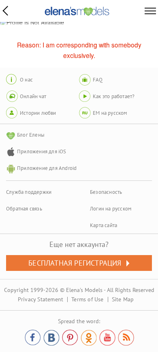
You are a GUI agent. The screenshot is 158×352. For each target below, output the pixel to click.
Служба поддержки (28, 192)
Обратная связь (24, 208)
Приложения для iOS (41, 151)
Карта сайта (103, 225)
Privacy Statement (40, 299)
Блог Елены (31, 134)
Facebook (33, 338)
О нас (26, 79)
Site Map (123, 299)
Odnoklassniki (89, 338)
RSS (126, 338)
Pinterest (70, 338)
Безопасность (106, 192)
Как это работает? (114, 96)
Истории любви (38, 112)
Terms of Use (87, 299)
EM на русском (110, 112)
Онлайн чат (33, 96)
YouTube (107, 338)
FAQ (98, 79)
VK (51, 338)
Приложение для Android (47, 168)
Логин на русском (110, 208)
